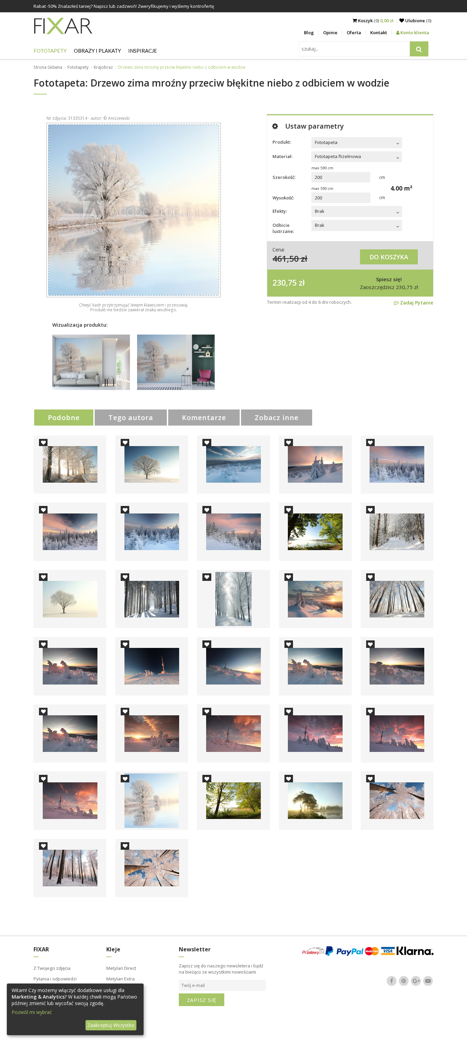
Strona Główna (48, 67)
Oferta (354, 32)
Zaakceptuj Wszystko (110, 1025)
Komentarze (204, 417)
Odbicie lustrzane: (283, 228)
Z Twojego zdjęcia (52, 968)
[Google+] (416, 980)
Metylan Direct (121, 968)
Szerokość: (283, 177)
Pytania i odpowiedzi (55, 979)
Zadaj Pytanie (416, 302)
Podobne (64, 417)
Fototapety (50, 51)
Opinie (330, 32)
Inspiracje (142, 51)
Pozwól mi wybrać (32, 1012)
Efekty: (279, 211)
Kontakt (378, 32)
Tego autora (130, 417)
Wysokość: (283, 198)
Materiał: (282, 156)
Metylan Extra (120, 979)
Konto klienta (414, 32)
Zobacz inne (276, 417)
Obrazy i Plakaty (97, 51)
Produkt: (281, 142)
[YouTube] (428, 980)
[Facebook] (391, 980)
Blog (309, 32)
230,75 (284, 282)
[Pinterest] (403, 980)
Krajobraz (103, 67)
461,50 (285, 258)
